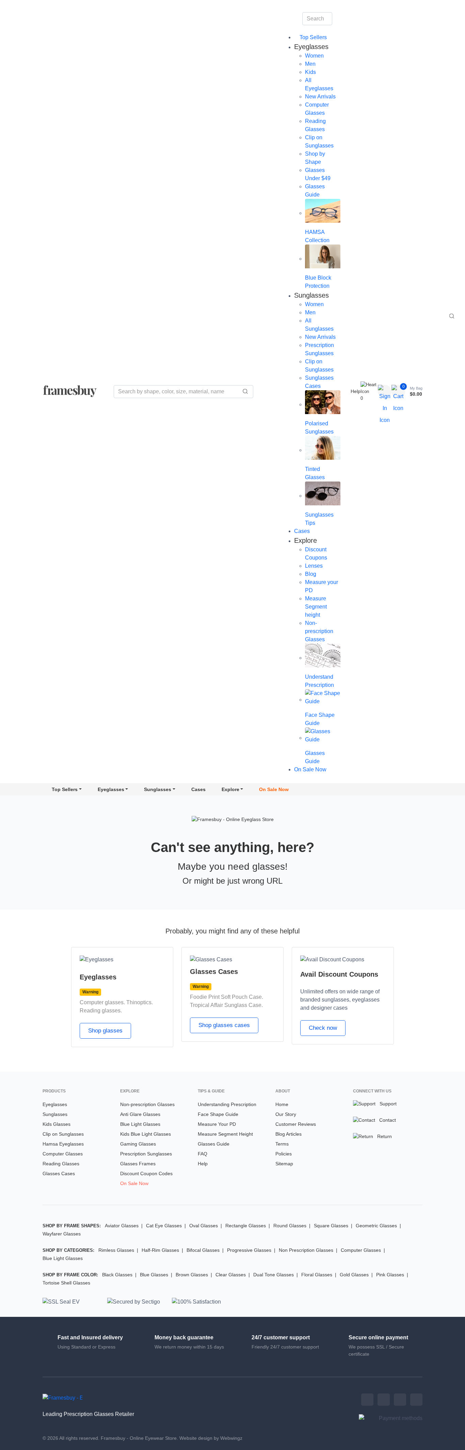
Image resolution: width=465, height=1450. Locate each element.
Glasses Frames (138, 1163)
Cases (302, 531)
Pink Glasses (390, 1274)
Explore (230, 789)
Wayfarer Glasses (62, 1233)
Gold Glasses (354, 1274)
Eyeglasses (111, 789)
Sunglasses (157, 789)
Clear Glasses (230, 1274)
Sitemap (284, 1163)
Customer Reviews (295, 1124)
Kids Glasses (56, 1124)
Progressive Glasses (249, 1250)
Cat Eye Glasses (164, 1225)
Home (281, 1104)
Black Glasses (117, 1274)
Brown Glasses (192, 1274)
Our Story (285, 1114)
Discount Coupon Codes (146, 1173)
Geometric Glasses (376, 1225)
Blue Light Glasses (140, 1124)
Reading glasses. (101, 1010)
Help (355, 391)
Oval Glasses (203, 1225)
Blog (310, 574)
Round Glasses (289, 1225)
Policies (283, 1153)
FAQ (202, 1153)
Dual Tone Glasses (273, 1274)
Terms (282, 1144)
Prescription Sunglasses (146, 1153)
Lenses (314, 566)
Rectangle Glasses (245, 1225)
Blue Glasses (154, 1274)
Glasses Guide (213, 1144)
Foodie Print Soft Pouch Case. (226, 997)
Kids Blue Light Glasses (145, 1134)
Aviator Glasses (122, 1225)
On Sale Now (310, 769)
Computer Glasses (63, 1153)
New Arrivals (320, 96)
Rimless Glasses (116, 1250)
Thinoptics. (139, 1002)
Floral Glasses (316, 1274)
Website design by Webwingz (210, 1438)
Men (310, 64)
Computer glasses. (102, 1002)
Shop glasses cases (224, 1025)
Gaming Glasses (138, 1144)
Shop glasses (105, 1030)
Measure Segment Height (225, 1134)
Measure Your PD (217, 1124)
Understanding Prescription (227, 1104)
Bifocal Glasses (203, 1250)
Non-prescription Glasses (319, 631)
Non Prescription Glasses (306, 1250)
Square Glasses (331, 1225)
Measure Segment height (316, 607)
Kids (310, 72)
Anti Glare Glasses (140, 1114)
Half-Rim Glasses (160, 1250)
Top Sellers (312, 37)
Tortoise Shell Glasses (66, 1283)
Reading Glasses (61, 1163)
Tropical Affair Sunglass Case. (226, 1005)
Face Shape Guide (218, 1114)
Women (314, 56)
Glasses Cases (59, 1173)
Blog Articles (288, 1134)
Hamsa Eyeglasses (63, 1144)
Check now (323, 1028)
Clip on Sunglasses (63, 1134)
